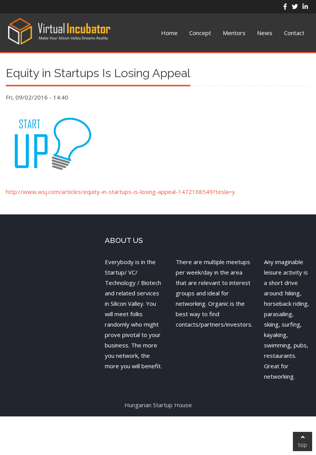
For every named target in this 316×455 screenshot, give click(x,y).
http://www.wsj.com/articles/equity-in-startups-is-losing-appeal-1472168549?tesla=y (120, 191)
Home (169, 33)
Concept (200, 33)
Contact (294, 33)
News (264, 33)
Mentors (234, 33)
